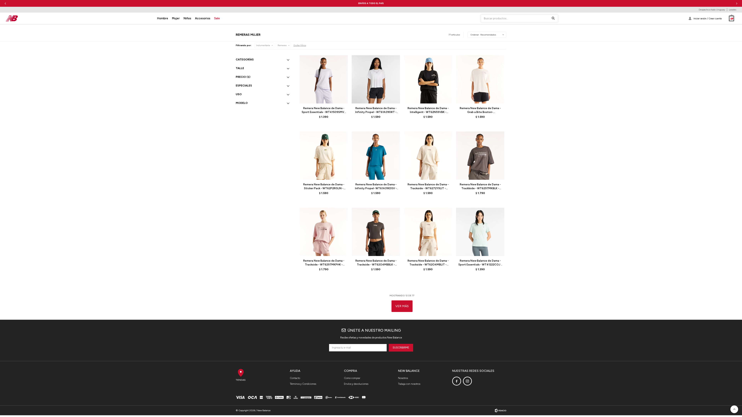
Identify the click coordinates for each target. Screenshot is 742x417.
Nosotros (403, 378)
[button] (736, 3)
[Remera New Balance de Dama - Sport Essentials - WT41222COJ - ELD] (480, 232)
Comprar (333, 98)
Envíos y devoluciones (356, 383)
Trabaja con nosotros (409, 383)
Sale (217, 18)
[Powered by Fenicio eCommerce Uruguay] (500, 410)
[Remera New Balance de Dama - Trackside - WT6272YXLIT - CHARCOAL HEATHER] (428, 155)
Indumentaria (263, 45)
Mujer (176, 18)
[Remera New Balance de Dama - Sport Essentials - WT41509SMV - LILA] (324, 79)
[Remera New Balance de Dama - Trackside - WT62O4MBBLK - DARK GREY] (376, 232)
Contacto (295, 378)
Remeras (282, 45)
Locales (732, 9)
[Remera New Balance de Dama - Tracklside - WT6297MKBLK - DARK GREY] (480, 155)
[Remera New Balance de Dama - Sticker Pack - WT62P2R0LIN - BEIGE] (324, 155)
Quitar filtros (299, 45)
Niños (187, 18)
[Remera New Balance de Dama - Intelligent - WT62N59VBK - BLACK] (428, 79)
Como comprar (352, 378)
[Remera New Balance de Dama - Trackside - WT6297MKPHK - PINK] (324, 232)
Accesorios (202, 18)
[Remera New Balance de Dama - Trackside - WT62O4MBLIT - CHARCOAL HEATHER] (428, 232)
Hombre (162, 18)
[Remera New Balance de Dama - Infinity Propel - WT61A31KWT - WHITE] (376, 79)
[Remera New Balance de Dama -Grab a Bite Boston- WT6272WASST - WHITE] (480, 79)
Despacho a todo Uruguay (712, 9)
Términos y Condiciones (303, 383)
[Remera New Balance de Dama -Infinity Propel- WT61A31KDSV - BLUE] (376, 155)
